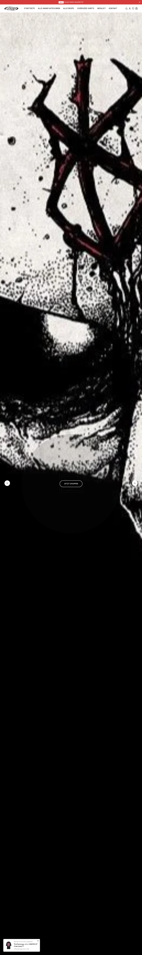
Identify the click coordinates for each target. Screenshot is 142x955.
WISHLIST (101, 8)
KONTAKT (113, 8)
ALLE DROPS (68, 8)
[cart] (136, 8)
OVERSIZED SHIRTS (85, 8)
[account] (130, 8)
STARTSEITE (29, 8)
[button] (135, 483)
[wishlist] (133, 8)
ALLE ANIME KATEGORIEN (49, 8)
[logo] (11, 8)
